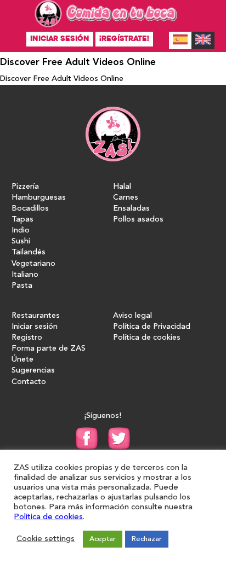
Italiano (25, 275)
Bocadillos (30, 209)
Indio (21, 230)
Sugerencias (33, 371)
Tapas (22, 220)
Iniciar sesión (59, 38)
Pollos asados (138, 220)
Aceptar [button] (102, 539)
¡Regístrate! (124, 38)
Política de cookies (146, 338)
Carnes (125, 198)
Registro (27, 338)
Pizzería (25, 187)
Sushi (21, 241)
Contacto (29, 382)
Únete (22, 360)
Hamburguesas (39, 198)
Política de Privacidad (151, 327)
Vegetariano (33, 264)
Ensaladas (131, 209)
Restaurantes (36, 316)
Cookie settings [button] (45, 539)
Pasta (22, 286)
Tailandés (29, 252)
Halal (122, 187)
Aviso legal (132, 316)
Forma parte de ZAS (49, 349)
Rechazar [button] (147, 539)
